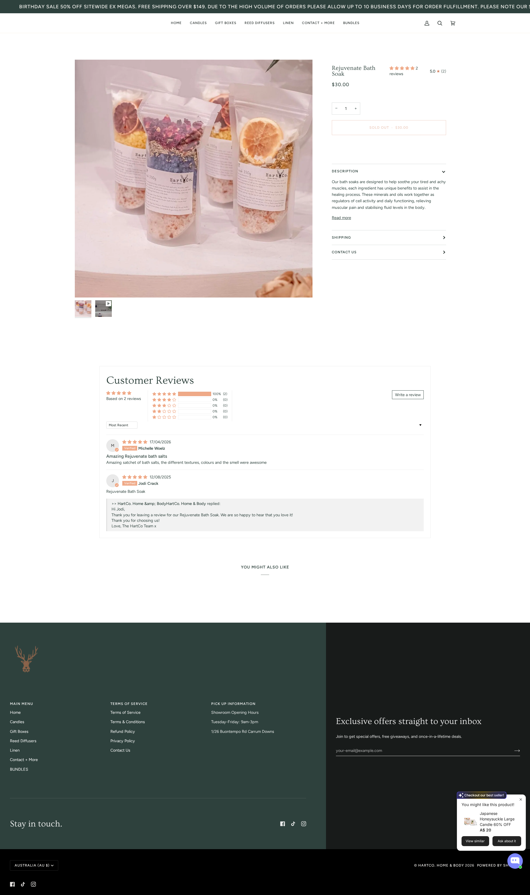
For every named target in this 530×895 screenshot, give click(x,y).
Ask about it (507, 841)
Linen (15, 750)
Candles (17, 721)
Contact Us (344, 252)
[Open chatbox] (515, 861)
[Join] (512, 750)
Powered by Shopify (498, 865)
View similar (475, 841)
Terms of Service (125, 712)
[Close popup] (521, 799)
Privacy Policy (122, 740)
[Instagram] (303, 823)
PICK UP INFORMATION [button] (233, 704)
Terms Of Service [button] (129, 704)
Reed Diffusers (23, 740)
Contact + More (24, 759)
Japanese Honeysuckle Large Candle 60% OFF (497, 819)
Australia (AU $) (32, 865)
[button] (198, 23)
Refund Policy (122, 731)
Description (345, 171)
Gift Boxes (19, 731)
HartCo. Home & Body (441, 865)
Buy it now (389, 151)
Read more (341, 217)
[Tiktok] (293, 823)
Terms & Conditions (127, 721)
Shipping (341, 237)
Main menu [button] (21, 704)
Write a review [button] (408, 394)
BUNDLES (19, 769)
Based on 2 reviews (123, 398)
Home (15, 712)
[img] (135, 441)
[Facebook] (282, 823)
